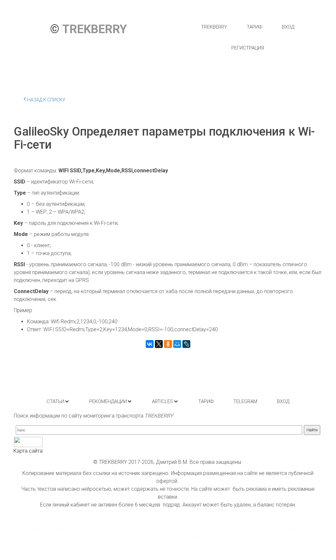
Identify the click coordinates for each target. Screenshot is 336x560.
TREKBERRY (214, 27)
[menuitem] (214, 26)
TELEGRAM (245, 401)
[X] (159, 344)
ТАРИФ (254, 27)
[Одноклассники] (168, 344)
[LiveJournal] (186, 344)
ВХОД (288, 27)
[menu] (247, 37)
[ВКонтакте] (150, 344)
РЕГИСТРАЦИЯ (247, 48)
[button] (58, 401)
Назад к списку (46, 99)
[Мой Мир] (177, 344)
